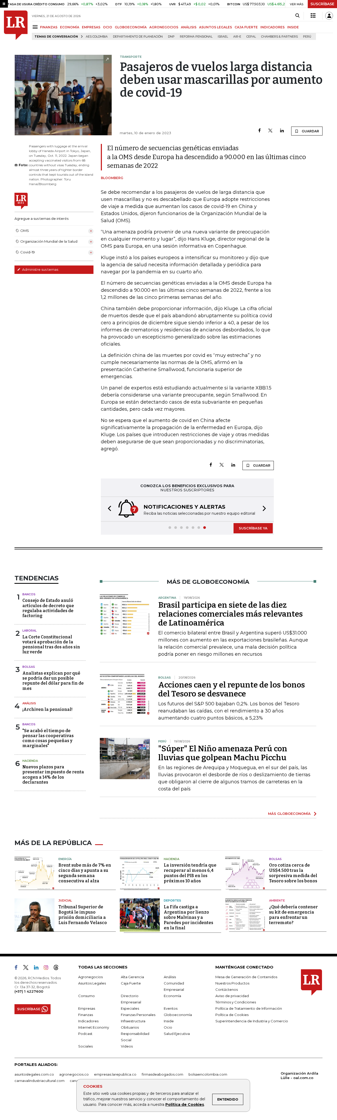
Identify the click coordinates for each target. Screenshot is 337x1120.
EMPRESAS (91, 27)
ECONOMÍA (69, 27)
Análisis (29, 703)
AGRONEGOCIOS (163, 27)
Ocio (168, 1027)
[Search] (297, 15)
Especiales (130, 1008)
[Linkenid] (38, 968)
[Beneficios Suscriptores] (313, 16)
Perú (307, 36)
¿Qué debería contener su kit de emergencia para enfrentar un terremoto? (293, 914)
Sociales (85, 1046)
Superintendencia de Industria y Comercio (251, 1021)
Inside (169, 1021)
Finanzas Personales (138, 1015)
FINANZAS (48, 27)
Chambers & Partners (279, 36)
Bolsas (28, 667)
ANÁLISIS (188, 27)
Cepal (251, 36)
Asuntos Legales (92, 983)
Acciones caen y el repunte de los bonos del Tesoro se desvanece (231, 689)
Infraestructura (133, 1021)
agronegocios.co (74, 1074)
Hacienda (30, 761)
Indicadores (88, 1021)
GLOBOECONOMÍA (131, 27)
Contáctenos (226, 989)
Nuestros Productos (232, 983)
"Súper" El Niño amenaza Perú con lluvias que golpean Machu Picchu (222, 753)
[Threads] (58, 968)
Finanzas (85, 1015)
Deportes (172, 900)
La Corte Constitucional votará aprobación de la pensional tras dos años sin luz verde (51, 644)
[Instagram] (48, 968)
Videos (127, 1046)
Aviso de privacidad (232, 996)
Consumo (86, 996)
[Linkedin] (282, 130)
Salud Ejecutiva (177, 1034)
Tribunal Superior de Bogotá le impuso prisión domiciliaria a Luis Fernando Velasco (82, 914)
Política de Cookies (184, 1104)
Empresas (86, 1008)
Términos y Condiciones (235, 1002)
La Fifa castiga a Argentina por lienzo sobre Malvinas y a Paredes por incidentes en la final (188, 917)
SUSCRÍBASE (322, 4)
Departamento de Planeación (138, 36)
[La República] (16, 25)
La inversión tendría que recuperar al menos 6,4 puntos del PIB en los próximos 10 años (190, 873)
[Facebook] (259, 130)
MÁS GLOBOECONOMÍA (289, 813)
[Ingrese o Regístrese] (329, 16)
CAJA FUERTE (246, 27)
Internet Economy (93, 1027)
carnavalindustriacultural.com (39, 1081)
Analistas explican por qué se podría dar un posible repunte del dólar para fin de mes (53, 681)
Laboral (29, 630)
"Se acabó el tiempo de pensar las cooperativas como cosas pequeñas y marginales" (48, 738)
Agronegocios (90, 977)
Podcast (85, 1034)
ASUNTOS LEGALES (215, 27)
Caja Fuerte (131, 983)
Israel (223, 36)
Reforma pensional (196, 36)
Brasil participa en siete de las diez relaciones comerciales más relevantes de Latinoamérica (230, 614)
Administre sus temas (39, 269)
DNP (171, 36)
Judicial (65, 900)
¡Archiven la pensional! (47, 709)
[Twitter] (270, 130)
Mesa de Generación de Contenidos (246, 977)
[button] (108, 509)
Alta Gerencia (132, 977)
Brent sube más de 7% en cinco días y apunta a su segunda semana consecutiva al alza (84, 873)
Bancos (29, 594)
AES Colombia (97, 36)
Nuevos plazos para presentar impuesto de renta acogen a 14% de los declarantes (53, 774)
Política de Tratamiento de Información (248, 1008)
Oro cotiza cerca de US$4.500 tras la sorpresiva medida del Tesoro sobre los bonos (293, 873)
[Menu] (36, 26)
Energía (65, 859)
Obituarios (130, 1027)
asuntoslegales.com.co (34, 1074)
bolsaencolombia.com (208, 1074)
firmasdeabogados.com (162, 1074)
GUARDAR (310, 131)
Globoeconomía (178, 1015)
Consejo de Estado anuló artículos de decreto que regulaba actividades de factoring (48, 608)
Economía (172, 996)
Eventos (170, 1008)
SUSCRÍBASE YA (253, 528)
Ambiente (277, 900)
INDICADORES (272, 27)
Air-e (237, 36)
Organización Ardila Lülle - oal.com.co (299, 1075)
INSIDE (293, 27)
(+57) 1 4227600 (28, 991)
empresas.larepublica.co (115, 1074)
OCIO (107, 27)
